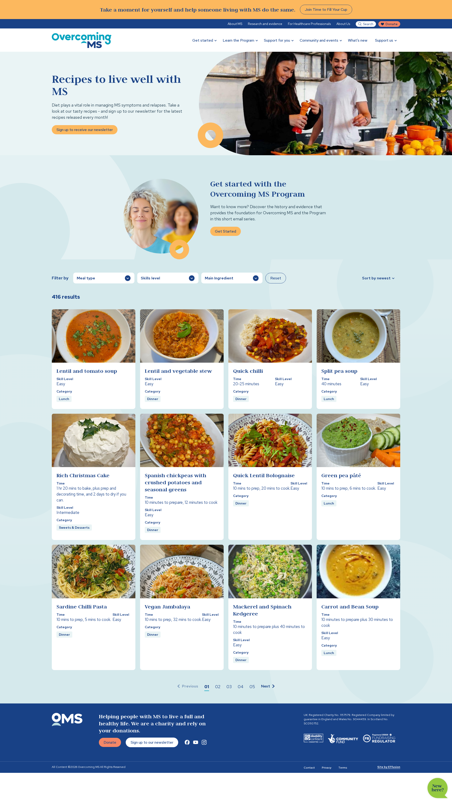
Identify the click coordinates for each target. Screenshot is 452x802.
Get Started (225, 231)
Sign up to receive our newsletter (84, 129)
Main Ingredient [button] (219, 278)
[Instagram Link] (204, 742)
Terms (342, 768)
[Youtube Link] (195, 742)
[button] (206, 687)
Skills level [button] (150, 278)
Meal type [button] (86, 278)
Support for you (277, 40)
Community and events (319, 40)
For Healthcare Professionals (309, 24)
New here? (438, 788)
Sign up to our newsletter (152, 742)
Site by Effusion (388, 767)
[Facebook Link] (187, 742)
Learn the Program (238, 40)
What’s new (357, 40)
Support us (384, 40)
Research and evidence (265, 24)
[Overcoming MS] (81, 40)
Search (368, 24)
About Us (343, 24)
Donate (392, 24)
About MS (235, 24)
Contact (309, 768)
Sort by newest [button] (376, 278)
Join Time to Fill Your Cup (326, 9)
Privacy (326, 768)
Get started (202, 40)
